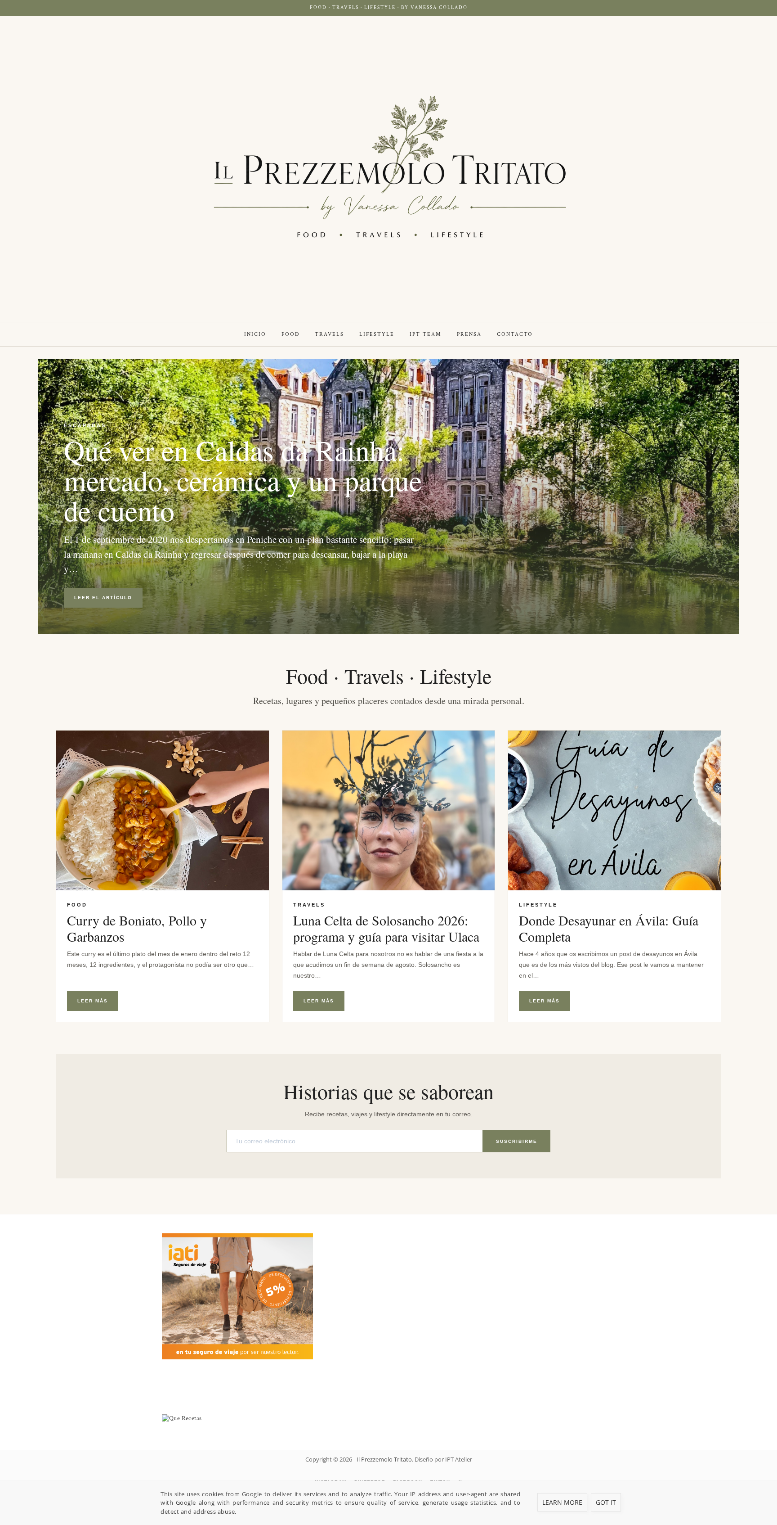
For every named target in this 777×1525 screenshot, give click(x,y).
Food (290, 334)
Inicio (255, 334)
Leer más (92, 1000)
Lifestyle (376, 334)
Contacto (515, 334)
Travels (329, 334)
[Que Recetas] (388, 1418)
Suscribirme (516, 1141)
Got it (606, 1502)
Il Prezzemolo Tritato (384, 1459)
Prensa (469, 334)
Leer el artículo (103, 597)
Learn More (562, 1502)
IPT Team (426, 334)
